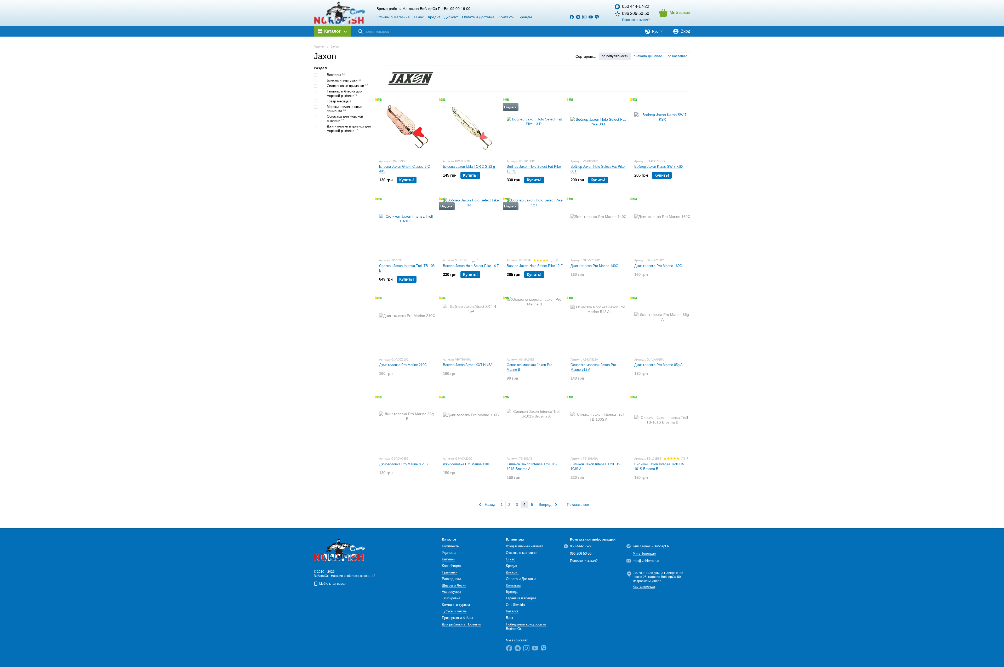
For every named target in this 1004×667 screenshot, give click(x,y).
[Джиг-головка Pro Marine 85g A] (662, 325)
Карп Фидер (451, 566)
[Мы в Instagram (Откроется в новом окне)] (584, 17)
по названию (677, 56)
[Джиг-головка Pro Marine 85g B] (407, 424)
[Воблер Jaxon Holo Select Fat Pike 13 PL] (535, 127)
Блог (510, 618)
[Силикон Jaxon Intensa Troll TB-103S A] (598, 424)
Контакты (506, 17)
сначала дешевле (648, 56)
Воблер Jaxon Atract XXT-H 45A (468, 365)
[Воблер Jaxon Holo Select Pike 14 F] (471, 226)
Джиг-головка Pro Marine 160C (658, 266)
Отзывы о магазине (393, 17)
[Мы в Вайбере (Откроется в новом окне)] (597, 17)
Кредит (434, 17)
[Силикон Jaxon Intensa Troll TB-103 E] (407, 226)
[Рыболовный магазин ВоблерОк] (340, 550)
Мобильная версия (332, 583)
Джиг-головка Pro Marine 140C (594, 266)
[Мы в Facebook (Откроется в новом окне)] (572, 17)
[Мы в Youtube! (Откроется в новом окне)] (591, 17)
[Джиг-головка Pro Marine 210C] (407, 325)
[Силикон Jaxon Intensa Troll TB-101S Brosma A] (535, 424)
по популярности (615, 56)
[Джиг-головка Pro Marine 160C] (662, 226)
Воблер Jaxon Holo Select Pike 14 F (471, 266)
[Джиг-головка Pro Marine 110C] (471, 424)
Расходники (451, 579)
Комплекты (450, 546)
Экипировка (451, 598)
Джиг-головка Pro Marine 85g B (403, 464)
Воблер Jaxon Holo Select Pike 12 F (535, 266)
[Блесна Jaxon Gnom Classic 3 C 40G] (407, 127)
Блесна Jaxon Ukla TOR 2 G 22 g (469, 167)
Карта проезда (644, 586)
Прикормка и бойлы (457, 618)
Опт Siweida (515, 605)
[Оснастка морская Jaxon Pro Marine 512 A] (598, 325)
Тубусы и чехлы (454, 611)
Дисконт (451, 17)
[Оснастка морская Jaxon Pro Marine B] (535, 325)
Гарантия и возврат (521, 598)
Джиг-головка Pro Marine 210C (403, 365)
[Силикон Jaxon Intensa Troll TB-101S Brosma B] (662, 424)
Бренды (525, 17)
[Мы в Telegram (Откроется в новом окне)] (578, 17)
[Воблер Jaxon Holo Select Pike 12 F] (535, 226)
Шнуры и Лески (454, 585)
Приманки (449, 572)
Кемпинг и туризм (456, 605)
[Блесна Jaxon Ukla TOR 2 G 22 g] (471, 127)
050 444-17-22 (635, 6)
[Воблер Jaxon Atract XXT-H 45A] (471, 325)
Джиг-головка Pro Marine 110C (466, 464)
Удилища (449, 553)
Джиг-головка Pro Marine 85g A (658, 365)
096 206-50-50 (635, 13)
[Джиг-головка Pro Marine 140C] (598, 226)
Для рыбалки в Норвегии (461, 624)
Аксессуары (451, 592)
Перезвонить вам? (636, 20)
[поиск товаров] (360, 31)
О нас (419, 17)
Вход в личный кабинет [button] (524, 546)
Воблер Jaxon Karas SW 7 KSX (658, 167)
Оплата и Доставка (478, 17)
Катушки (448, 559)
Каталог (512, 611)
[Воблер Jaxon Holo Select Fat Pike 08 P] (598, 127)
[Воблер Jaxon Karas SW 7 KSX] (662, 127)
